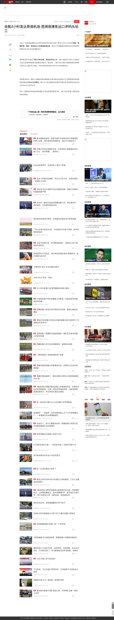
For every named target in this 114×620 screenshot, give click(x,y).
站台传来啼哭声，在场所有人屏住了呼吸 (49, 165)
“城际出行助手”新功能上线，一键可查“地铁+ (98, 57)
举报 (78, 35)
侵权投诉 (94, 618)
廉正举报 (88, 618)
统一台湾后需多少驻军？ (46, 469)
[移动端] (64, 2)
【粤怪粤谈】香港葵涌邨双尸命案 (50, 355)
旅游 (109, 399)
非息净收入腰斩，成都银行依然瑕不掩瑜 (97, 191)
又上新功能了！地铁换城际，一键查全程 (38, 114)
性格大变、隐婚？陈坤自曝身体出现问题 (97, 269)
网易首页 (17, 2)
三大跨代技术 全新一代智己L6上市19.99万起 (98, 350)
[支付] (82, 2)
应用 (22, 2)
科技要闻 (88, 284)
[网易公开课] (70, 2)
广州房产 (88, 32)
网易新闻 (91, 21)
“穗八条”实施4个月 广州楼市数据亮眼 (96, 53)
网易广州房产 (13, 21)
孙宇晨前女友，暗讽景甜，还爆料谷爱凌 (97, 279)
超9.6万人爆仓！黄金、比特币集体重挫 (96, 187)
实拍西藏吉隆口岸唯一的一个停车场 (51, 524)
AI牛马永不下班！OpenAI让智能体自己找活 (98, 307)
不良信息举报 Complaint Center (77, 618)
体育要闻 (88, 202)
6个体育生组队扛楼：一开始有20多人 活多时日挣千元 (54, 445)
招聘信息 (56, 618)
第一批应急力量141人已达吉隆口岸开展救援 (54, 402)
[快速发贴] (10, 44)
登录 (92, 2)
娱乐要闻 (88, 246)
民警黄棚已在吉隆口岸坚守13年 (49, 434)
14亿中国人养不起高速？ (46, 559)
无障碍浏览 (28, 2)
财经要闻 (88, 166)
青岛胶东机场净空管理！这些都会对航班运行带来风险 (54, 219)
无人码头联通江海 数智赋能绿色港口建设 (53, 288)
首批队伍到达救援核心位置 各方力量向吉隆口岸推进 (54, 513)
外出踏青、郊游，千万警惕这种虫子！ (96, 422)
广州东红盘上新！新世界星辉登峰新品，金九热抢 (46, 112)
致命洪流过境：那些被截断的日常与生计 (49, 503)
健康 (103, 399)
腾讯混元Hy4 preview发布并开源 (95, 311)
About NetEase (39, 618)
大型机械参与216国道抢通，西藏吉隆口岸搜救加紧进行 (55, 537)
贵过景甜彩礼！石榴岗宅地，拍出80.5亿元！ (98, 61)
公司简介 (46, 618)
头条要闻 (88, 97)
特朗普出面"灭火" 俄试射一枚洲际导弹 (48, 580)
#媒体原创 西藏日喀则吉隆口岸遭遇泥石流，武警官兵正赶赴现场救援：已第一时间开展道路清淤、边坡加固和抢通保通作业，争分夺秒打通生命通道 (56, 389)
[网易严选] (76, 2)
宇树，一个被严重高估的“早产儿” (95, 183)
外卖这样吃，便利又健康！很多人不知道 (97, 430)
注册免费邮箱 (99, 2)
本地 (86, 399)
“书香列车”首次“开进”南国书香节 (46, 267)
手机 (97, 399)
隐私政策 (67, 618)
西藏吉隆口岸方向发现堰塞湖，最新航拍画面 (54, 344)
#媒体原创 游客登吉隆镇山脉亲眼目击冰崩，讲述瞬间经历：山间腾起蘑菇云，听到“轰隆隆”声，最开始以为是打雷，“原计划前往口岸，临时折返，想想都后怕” (56, 492)
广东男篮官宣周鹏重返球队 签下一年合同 (97, 237)
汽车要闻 (88, 327)
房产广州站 (75, 116)
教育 (91, 399)
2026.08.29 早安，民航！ (43, 278)
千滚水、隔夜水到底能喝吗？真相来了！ (97, 426)
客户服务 (62, 618)
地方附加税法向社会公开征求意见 (46, 455)
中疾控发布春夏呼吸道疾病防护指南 (95, 434)
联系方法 (51, 618)
